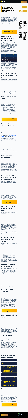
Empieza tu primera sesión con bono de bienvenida (9, 202)
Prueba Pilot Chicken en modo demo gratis (9, 32)
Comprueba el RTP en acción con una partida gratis (9, 311)
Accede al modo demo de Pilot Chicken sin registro (9, 119)
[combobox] (20, 7)
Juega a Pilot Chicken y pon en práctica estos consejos (9, 405)
